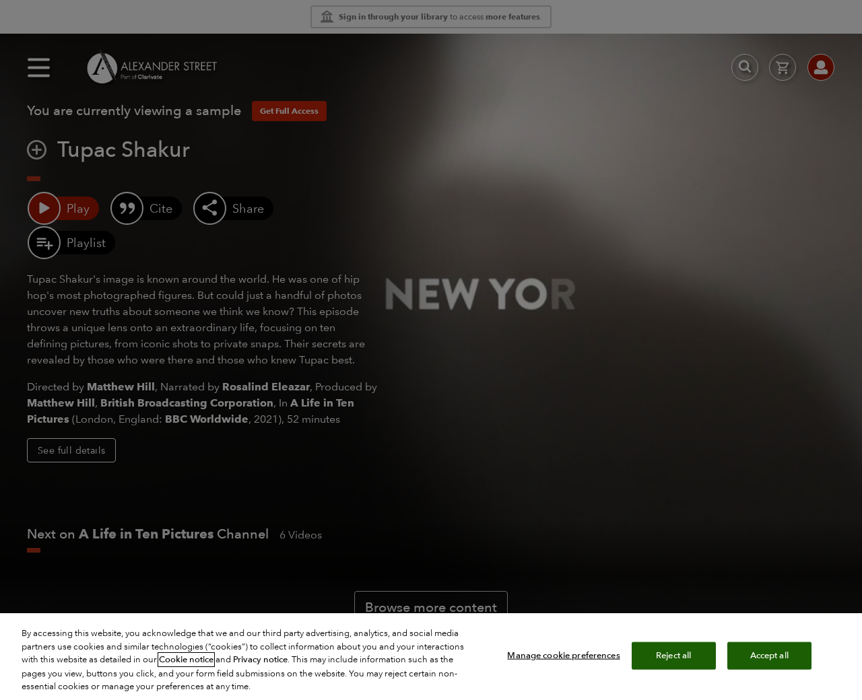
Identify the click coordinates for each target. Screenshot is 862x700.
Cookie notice (186, 660)
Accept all (769, 655)
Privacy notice (260, 660)
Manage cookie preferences (563, 655)
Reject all (673, 655)
